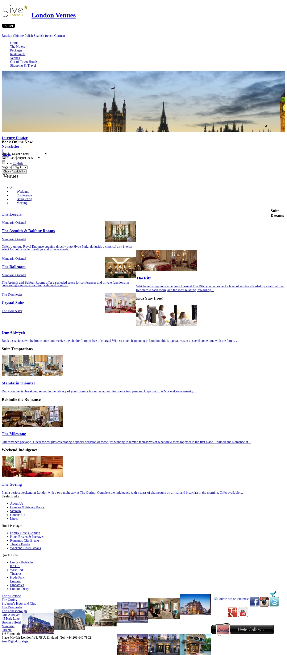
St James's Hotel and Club (19, 603)
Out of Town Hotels (23, 61)
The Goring (9, 599)
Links (14, 518)
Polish (29, 35)
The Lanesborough (14, 611)
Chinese (18, 35)
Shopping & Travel (23, 65)
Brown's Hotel (11, 622)
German (59, 35)
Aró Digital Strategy (15, 641)
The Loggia (12, 214)
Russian (7, 35)
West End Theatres (16, 571)
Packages (16, 50)
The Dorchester (12, 607)
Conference (24, 195)
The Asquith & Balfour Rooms (28, 231)
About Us (16, 503)
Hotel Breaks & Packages (27, 536)
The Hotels (17, 46)
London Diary (19, 589)
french (49, 35)
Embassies (17, 585)
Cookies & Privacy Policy (27, 507)
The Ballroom (14, 266)
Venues (15, 58)
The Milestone (11, 596)
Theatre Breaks (20, 544)
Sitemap (15, 511)
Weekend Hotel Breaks (25, 548)
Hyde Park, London (17, 579)
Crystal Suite (13, 302)
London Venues (54, 15)
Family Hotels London (25, 533)
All (12, 187)
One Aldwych (11, 615)
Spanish (39, 35)
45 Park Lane (11, 618)
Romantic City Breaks (24, 540)
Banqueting (24, 199)
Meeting (22, 203)
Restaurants (17, 54)
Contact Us (17, 515)
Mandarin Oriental (8, 628)
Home (14, 43)
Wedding (23, 191)
